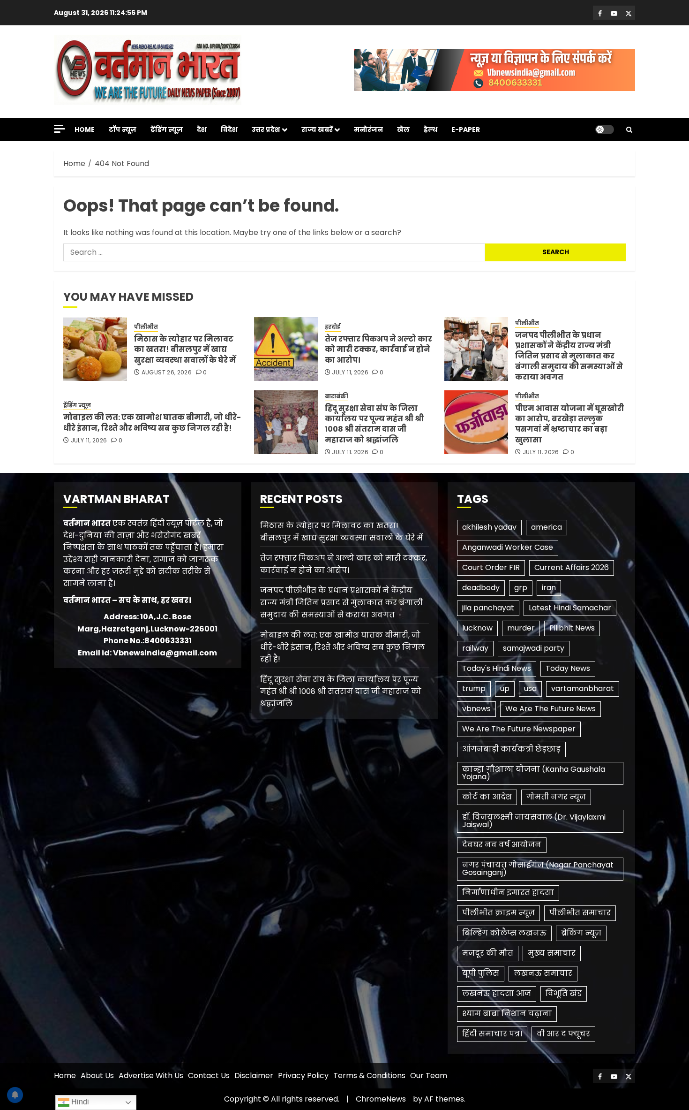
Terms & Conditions (369, 1075)
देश (202, 129)
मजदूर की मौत (487, 953)
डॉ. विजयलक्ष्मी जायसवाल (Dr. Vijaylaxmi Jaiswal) (534, 821)
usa (530, 688)
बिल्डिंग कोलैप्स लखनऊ (504, 933)
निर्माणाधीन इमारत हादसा (508, 892)
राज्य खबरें (317, 129)
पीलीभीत (146, 327)
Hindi (79, 1102)
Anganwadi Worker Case (507, 547)
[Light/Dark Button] (604, 129)
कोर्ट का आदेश (487, 796)
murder (521, 628)
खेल (403, 129)
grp (520, 587)
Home (85, 129)
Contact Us (209, 1075)
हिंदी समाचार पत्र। (492, 1033)
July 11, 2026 (350, 372)
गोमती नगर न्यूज (556, 796)
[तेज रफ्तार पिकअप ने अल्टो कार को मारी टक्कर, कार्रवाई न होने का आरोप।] (286, 349)
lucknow (477, 628)
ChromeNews (381, 1099)
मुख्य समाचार (552, 953)
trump (474, 688)
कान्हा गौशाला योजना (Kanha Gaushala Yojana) (533, 773)
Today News (568, 668)
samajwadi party (533, 648)
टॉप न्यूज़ (122, 129)
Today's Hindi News (496, 668)
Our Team (428, 1075)
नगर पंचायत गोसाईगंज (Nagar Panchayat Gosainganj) (538, 868)
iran (549, 587)
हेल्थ (430, 129)
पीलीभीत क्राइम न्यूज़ (498, 912)
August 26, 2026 (167, 372)
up (504, 688)
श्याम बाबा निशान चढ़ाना (507, 1013)
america (546, 527)
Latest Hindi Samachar (570, 607)
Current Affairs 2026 (571, 567)
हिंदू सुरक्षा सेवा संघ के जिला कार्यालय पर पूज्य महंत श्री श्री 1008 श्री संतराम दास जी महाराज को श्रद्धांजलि (374, 424)
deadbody (481, 587)
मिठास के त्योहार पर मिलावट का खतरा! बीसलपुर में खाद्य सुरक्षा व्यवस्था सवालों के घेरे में (185, 349)
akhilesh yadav (489, 527)
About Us (97, 1075)
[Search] (629, 130)
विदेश (229, 129)
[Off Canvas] (59, 129)
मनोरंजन (368, 129)
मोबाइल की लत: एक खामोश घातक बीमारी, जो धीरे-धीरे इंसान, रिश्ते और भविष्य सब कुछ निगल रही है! (152, 422)
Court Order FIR (491, 567)
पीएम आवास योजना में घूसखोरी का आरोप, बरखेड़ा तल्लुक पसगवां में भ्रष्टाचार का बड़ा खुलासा (569, 424)
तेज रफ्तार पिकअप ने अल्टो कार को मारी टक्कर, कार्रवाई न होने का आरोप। (378, 349)
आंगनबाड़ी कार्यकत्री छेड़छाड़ (511, 749)
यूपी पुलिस (480, 973)
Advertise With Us (151, 1075)
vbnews (476, 708)
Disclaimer (253, 1075)
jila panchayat (488, 607)
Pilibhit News (572, 628)
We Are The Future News (550, 708)
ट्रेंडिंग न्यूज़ (166, 129)
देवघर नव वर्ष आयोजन (501, 844)
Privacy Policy (303, 1075)
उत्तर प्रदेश (266, 129)
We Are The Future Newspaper (519, 728)
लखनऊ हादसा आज (496, 993)
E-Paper (465, 129)
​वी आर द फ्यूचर (563, 1033)
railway (475, 648)
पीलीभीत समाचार (580, 912)
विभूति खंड (564, 993)
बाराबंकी (336, 396)
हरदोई (333, 327)
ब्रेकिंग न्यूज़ (581, 933)
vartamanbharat (582, 688)
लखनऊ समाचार (543, 973)
